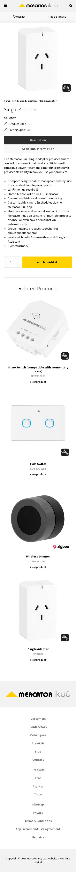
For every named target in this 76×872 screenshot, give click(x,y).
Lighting (38, 786)
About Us (38, 743)
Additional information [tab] (38, 149)
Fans (38, 778)
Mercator (38, 837)
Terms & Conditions (38, 821)
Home (7, 100)
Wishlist (20, 16)
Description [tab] (38, 140)
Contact (38, 759)
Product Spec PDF (20, 124)
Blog (38, 751)
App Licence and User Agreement (38, 829)
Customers (38, 718)
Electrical (32, 100)
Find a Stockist (57, 16)
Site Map (38, 804)
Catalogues (38, 735)
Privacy (38, 813)
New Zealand (19, 100)
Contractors (38, 727)
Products (38, 770)
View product (38, 382)
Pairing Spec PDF (19, 130)
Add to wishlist (47, 262)
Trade (38, 794)
